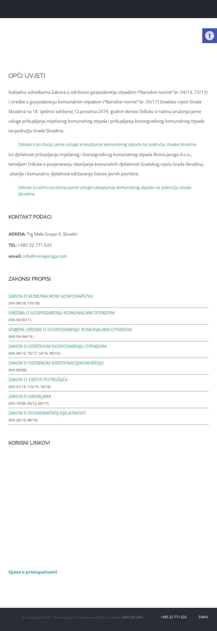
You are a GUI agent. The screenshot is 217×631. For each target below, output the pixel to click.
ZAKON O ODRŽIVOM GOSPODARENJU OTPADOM (57, 346)
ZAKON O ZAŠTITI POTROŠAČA (38, 379)
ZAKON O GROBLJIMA (29, 396)
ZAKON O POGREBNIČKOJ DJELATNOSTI (47, 413)
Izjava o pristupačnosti (32, 572)
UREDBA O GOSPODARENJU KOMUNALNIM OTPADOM (61, 313)
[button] (209, 35)
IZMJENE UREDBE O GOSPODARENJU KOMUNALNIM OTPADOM (70, 329)
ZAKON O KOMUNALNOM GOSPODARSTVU (50, 296)
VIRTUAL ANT (132, 617)
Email (203, 617)
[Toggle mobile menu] (206, 9)
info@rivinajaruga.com (45, 256)
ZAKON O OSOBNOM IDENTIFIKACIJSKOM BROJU (56, 363)
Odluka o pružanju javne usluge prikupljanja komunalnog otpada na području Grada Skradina (107, 144)
